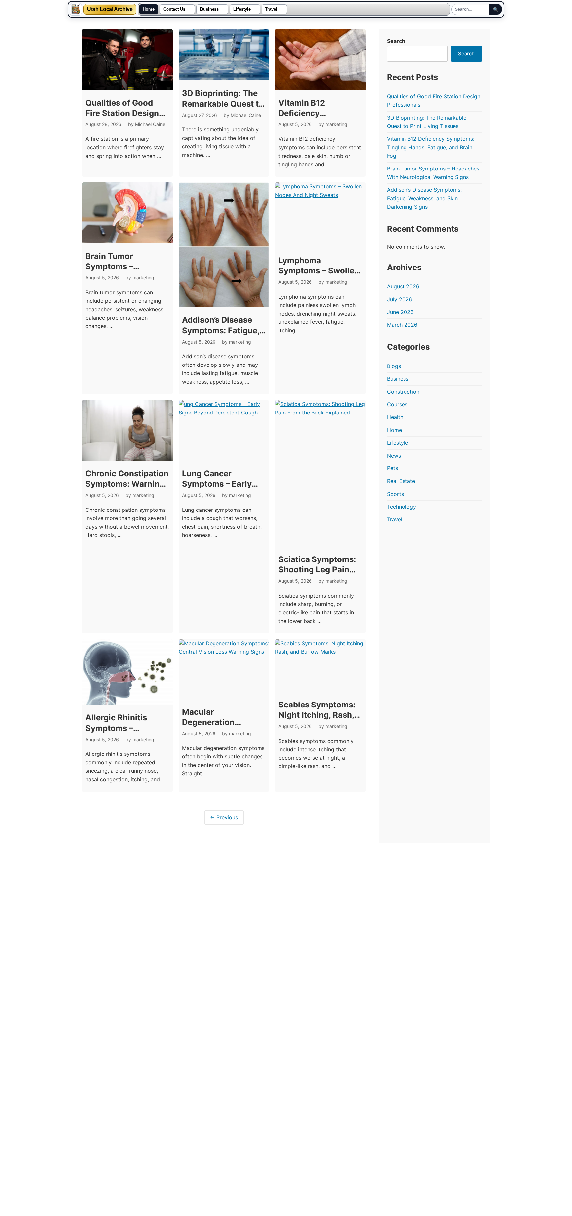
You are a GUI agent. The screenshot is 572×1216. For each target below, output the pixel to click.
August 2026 (403, 286)
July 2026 (399, 299)
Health (395, 417)
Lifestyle (242, 9)
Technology (401, 506)
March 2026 (402, 324)
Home (149, 9)
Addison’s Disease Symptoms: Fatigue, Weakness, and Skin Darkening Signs (424, 198)
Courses (397, 404)
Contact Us (174, 9)
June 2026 (400, 312)
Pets (392, 468)
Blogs (394, 366)
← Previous (224, 817)
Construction (403, 391)
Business (209, 9)
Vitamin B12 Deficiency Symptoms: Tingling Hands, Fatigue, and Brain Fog (430, 147)
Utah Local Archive (110, 9)
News (394, 455)
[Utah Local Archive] (76, 9)
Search (396, 41)
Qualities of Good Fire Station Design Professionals (122, 113)
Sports (395, 494)
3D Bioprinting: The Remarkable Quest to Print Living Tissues (222, 103)
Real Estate (401, 481)
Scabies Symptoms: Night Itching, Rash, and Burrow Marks (316, 715)
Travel (271, 9)
